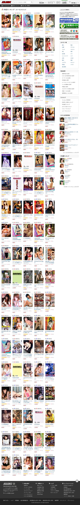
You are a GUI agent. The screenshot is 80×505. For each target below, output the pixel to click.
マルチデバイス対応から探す (68, 88)
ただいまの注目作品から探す (68, 75)
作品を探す (26, 483)
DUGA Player (40, 494)
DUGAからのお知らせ (68, 485)
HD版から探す (65, 86)
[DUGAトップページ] (6, 2)
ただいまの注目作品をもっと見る (70, 152)
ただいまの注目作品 (28, 496)
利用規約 (66, 487)
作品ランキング (16, 5)
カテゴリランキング (28, 490)
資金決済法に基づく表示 (48, 500)
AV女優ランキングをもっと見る (70, 186)
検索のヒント (40, 492)
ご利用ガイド (40, 483)
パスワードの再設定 (54, 490)
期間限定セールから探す (67, 93)
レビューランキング (66, 108)
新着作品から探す (66, 73)
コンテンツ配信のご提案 (69, 496)
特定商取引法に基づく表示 (35, 500)
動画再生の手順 (40, 490)
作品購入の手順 (40, 489)
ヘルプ (52, 483)
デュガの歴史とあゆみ (9, 493)
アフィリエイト (71, 500)
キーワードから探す (66, 78)
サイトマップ (63, 500)
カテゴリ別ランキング (66, 106)
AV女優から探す (65, 80)
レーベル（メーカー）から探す (68, 82)
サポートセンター (54, 492)
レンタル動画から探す (66, 84)
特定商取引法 (69, 490)
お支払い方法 (53, 489)
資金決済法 (69, 492)
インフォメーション (69, 483)
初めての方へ (75, 5)
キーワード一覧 (27, 492)
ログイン (58, 2)
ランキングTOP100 (66, 100)
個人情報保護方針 (67, 489)
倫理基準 (66, 494)
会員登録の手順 (40, 487)
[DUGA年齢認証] (7, 484)
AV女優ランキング (66, 104)
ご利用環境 (52, 487)
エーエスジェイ (6, 5)
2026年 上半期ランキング (67, 102)
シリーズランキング (66, 110)
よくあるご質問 (53, 485)
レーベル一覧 (27, 489)
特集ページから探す (66, 91)
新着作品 (26, 485)
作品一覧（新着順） (26, 5)
